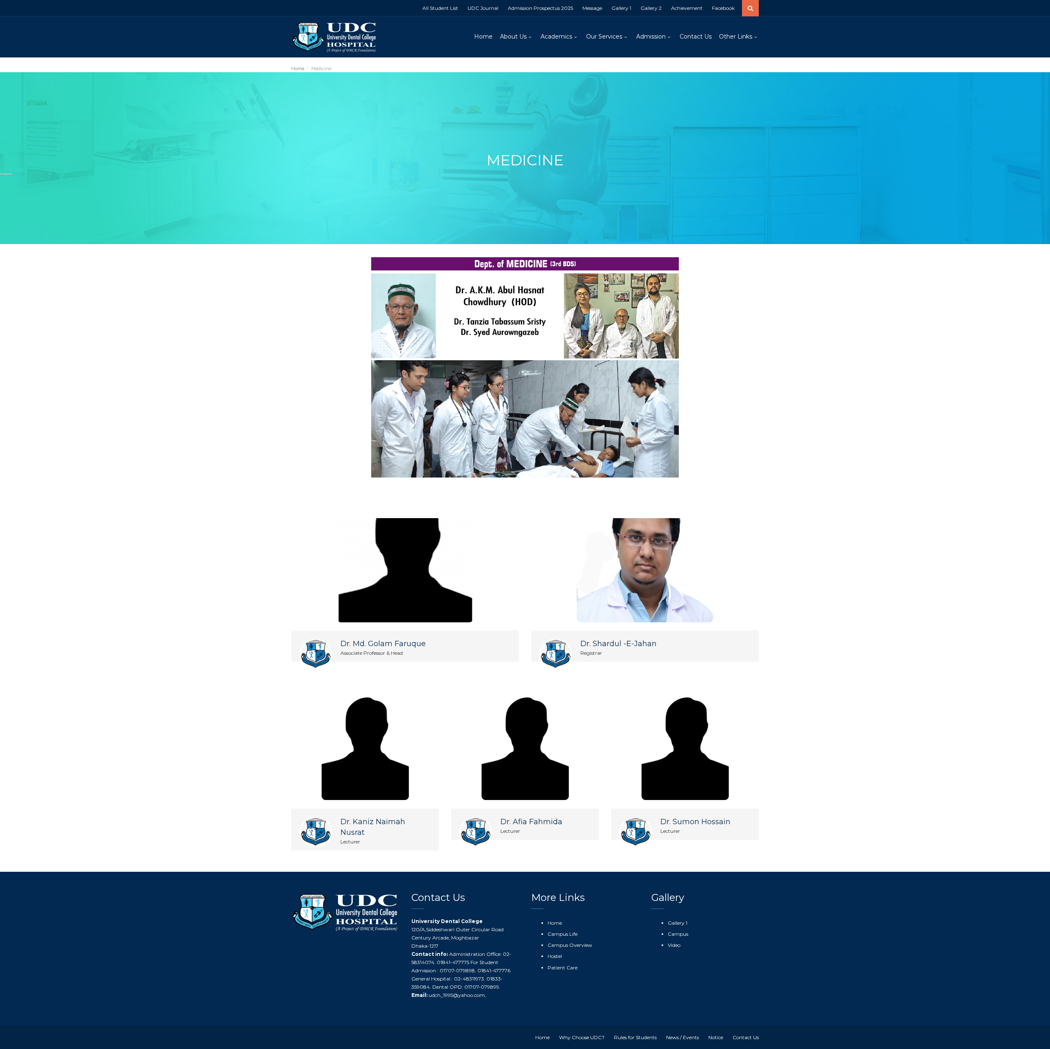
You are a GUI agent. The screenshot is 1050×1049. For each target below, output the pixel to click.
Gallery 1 (621, 8)
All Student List (440, 8)
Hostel (555, 956)
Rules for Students (635, 1037)
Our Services (604, 36)
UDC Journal (483, 8)
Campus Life (563, 934)
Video (674, 945)
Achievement (687, 8)
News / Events (682, 1037)
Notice (715, 1037)
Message (592, 8)
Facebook (723, 8)
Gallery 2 (651, 8)
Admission (651, 36)
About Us (513, 36)
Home (483, 36)
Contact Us (696, 36)
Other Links (735, 36)
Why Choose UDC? (582, 1037)
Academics (556, 36)
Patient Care (563, 967)
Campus (678, 934)
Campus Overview (570, 945)
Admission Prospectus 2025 (540, 8)
